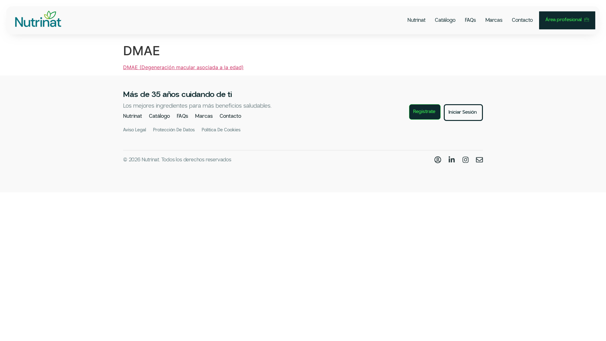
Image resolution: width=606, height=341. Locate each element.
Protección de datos (174, 130)
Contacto (522, 20)
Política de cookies (221, 130)
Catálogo (445, 20)
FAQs (470, 20)
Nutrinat (416, 20)
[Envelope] (479, 159)
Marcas (493, 20)
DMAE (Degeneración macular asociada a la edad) (183, 67)
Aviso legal (134, 130)
